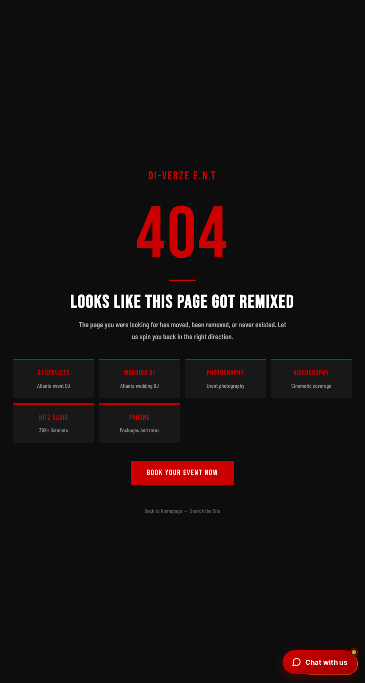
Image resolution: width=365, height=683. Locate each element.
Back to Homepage (163, 510)
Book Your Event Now (183, 473)
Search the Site (205, 510)
